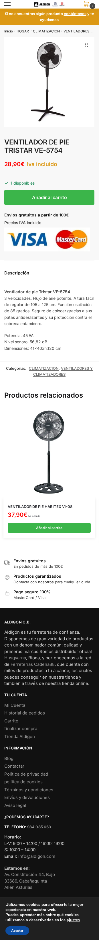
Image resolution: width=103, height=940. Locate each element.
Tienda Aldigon (19, 736)
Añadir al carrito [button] (49, 528)
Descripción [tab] (16, 273)
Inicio (8, 31)
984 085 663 (39, 827)
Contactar (14, 766)
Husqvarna (15, 657)
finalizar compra (20, 728)
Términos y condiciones (28, 789)
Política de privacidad (26, 774)
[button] (86, 45)
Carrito (11, 721)
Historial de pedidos (24, 713)
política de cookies (23, 781)
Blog (8, 758)
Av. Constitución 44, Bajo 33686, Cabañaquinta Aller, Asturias (29, 881)
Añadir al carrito (49, 197)
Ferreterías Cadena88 (33, 664)
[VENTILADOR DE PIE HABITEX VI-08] (49, 453)
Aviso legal (15, 805)
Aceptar (17, 930)
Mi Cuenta (14, 705)
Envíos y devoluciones (27, 797)
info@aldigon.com (36, 856)
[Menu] (12, 4)
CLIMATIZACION (46, 31)
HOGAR (23, 31)
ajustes (73, 920)
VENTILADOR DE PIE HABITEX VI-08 (40, 506)
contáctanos (75, 13)
